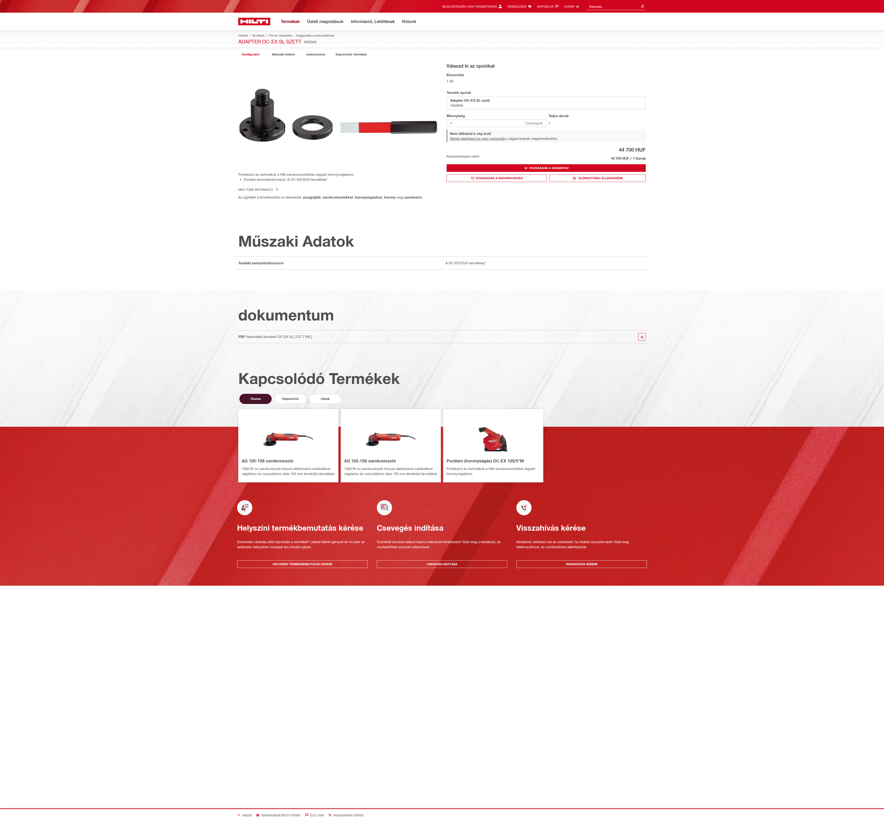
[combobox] (616, 6)
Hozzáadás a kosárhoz (549, 168)
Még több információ (255, 189)
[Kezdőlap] (254, 21)
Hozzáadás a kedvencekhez (499, 178)
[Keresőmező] (642, 6)
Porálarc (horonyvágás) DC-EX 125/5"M (485, 460)
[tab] (251, 54)
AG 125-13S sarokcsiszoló (267, 460)
